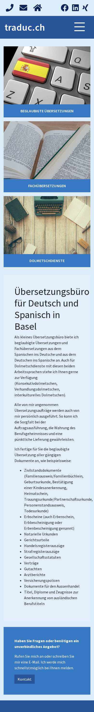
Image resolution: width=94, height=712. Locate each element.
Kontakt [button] (25, 679)
